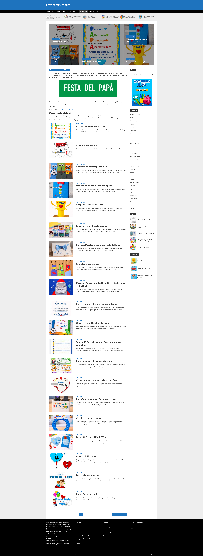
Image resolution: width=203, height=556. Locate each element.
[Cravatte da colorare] (64, 34)
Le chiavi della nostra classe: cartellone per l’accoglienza (112, 17)
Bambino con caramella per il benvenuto (149, 17)
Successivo (119, 514)
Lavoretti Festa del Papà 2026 (91, 437)
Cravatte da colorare (59, 41)
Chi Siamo (59, 543)
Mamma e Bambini (108, 530)
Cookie (69, 545)
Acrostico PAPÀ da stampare (93, 62)
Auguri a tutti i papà (86, 456)
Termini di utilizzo (56, 545)
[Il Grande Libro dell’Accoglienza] (85, 17)
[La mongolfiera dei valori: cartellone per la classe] (122, 17)
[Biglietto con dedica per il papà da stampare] (61, 308)
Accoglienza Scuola (58, 11)
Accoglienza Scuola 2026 (143, 268)
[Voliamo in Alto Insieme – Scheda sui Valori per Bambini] (48, 17)
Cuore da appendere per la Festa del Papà (97, 380)
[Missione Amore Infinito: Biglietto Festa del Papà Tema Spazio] (61, 287)
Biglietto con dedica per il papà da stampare (98, 304)
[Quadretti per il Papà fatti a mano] (61, 327)
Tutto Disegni (107, 527)
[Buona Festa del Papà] (61, 498)
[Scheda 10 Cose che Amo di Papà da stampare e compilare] (61, 346)
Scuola (75, 11)
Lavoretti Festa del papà (66, 109)
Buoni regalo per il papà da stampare (94, 361)
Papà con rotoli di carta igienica (91, 225)
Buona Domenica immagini (144, 261)
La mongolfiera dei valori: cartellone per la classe (130, 17)
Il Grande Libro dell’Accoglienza (91, 17)
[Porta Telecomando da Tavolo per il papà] (61, 403)
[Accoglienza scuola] (142, 92)
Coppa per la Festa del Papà (135, 62)
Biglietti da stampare (109, 536)
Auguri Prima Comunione (83, 548)
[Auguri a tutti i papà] (61, 460)
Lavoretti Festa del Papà (83, 533)
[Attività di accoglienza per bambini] (66, 17)
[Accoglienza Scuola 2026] (134, 268)
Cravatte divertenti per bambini (59, 61)
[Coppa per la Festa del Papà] (139, 55)
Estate (69, 11)
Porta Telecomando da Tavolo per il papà (96, 399)
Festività (83, 11)
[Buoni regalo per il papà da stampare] (61, 365)
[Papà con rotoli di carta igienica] (61, 230)
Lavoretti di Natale (82, 527)
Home (48, 11)
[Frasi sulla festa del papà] (61, 479)
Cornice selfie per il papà (88, 418)
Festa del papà (86, 59)
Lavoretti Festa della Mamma (85, 536)
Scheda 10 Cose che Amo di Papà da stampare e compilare (99, 343)
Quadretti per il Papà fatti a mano (93, 323)
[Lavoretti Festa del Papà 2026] (61, 441)
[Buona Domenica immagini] (134, 261)
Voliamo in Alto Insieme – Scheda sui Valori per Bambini (56, 17)
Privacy (64, 545)
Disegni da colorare (108, 533)
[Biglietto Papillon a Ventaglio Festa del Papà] (61, 249)
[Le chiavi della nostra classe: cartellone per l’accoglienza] (103, 17)
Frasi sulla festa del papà (88, 475)
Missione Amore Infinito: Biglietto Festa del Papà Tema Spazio (100, 284)
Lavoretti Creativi (58, 5)
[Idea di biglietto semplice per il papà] (139, 34)
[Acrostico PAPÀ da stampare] (101, 44)
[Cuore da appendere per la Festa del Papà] (61, 384)
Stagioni (91, 11)
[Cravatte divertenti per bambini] (64, 55)
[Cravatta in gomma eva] (61, 268)
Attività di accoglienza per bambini (75, 17)
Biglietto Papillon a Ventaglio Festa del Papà (98, 245)
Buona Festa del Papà (86, 494)
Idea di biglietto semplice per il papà (136, 40)
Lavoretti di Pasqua (82, 530)
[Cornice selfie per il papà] (61, 422)
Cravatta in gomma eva (87, 264)
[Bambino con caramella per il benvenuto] (140, 17)
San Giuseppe (107, 116)
